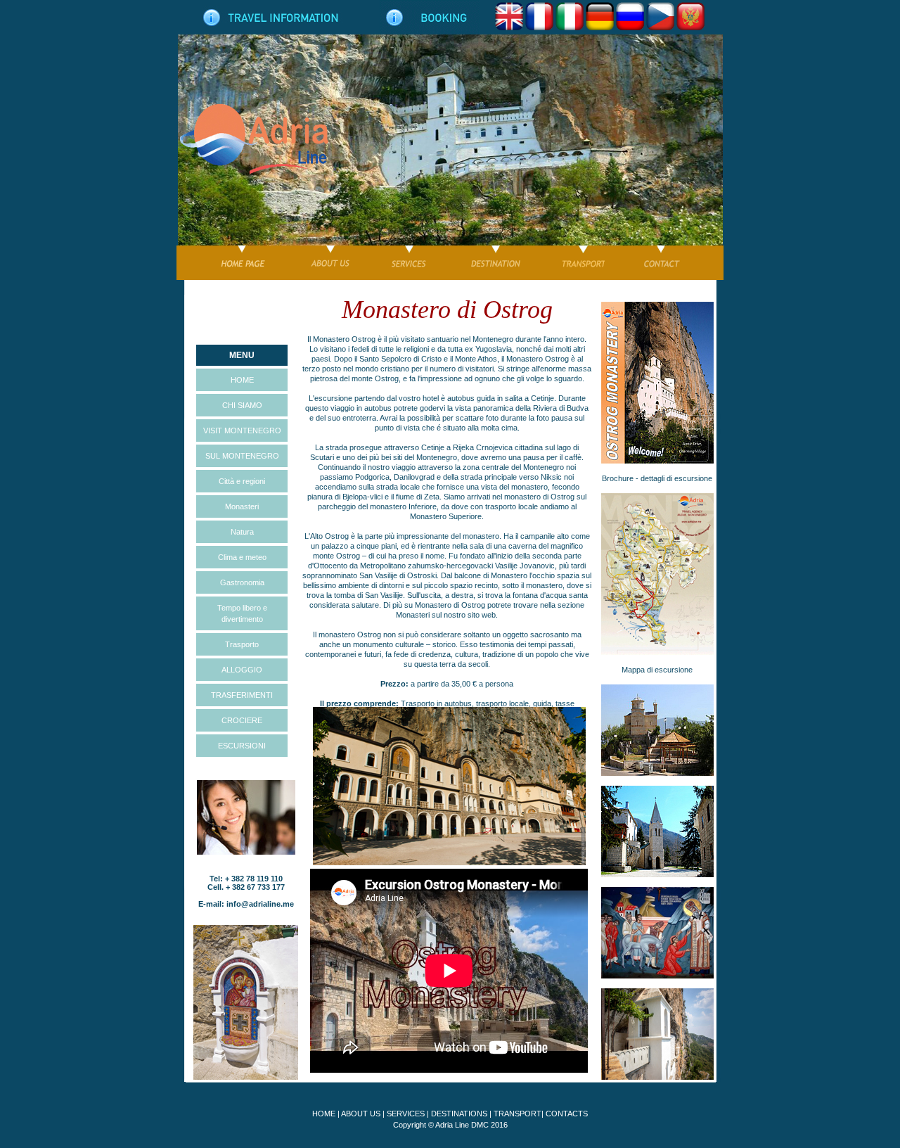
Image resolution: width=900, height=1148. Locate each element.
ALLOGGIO (241, 669)
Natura (242, 532)
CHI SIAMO (242, 405)
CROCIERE (241, 720)
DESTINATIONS (459, 1113)
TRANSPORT (517, 1113)
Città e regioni (242, 481)
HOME (242, 380)
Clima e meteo (242, 557)
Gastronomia (242, 582)
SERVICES (406, 1113)
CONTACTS (567, 1113)
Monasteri (242, 506)
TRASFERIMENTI (242, 695)
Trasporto (242, 644)
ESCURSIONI (242, 745)
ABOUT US (360, 1113)
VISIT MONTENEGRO (242, 430)
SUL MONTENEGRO (242, 456)
